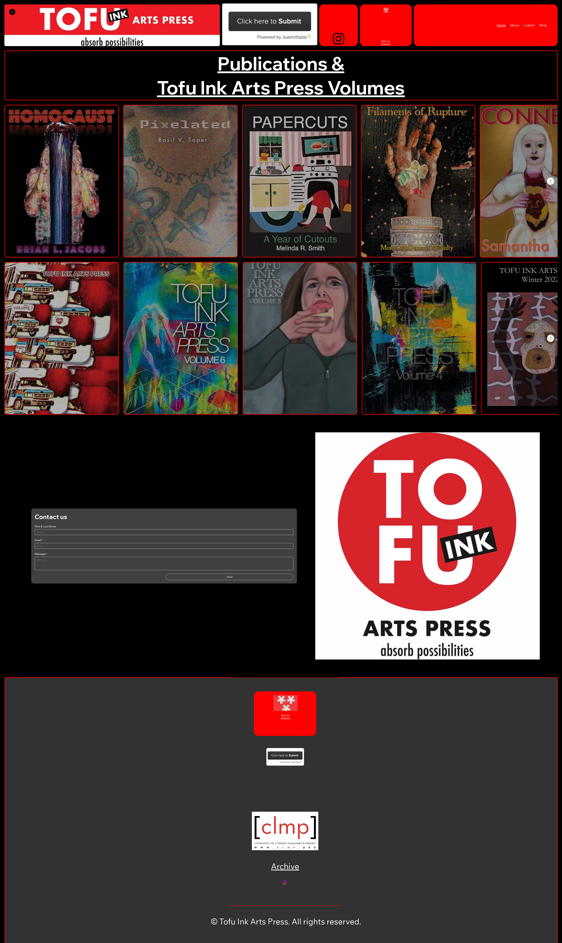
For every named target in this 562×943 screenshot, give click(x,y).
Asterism (385, 43)
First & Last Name (45, 526)
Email (39, 540)
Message (41, 554)
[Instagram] (338, 38)
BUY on (385, 41)
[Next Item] (550, 181)
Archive (285, 866)
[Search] (12, 12)
